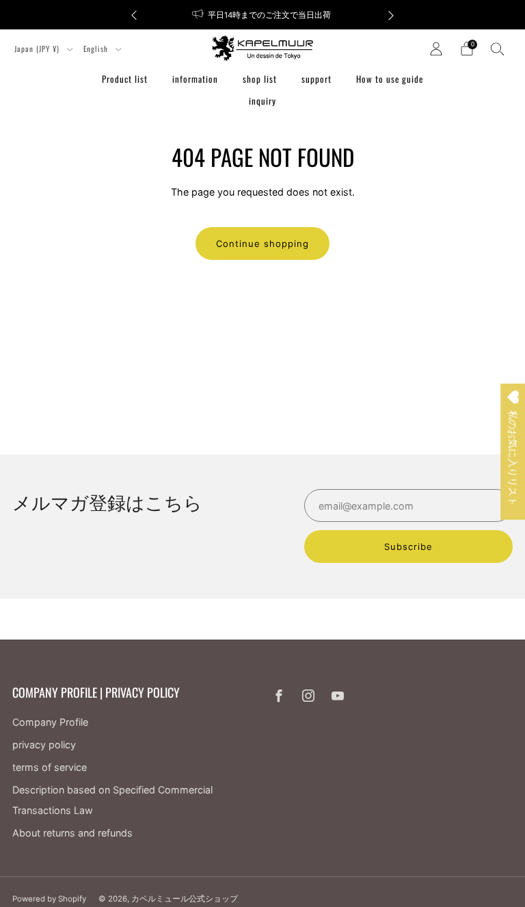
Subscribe (408, 546)
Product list (125, 79)
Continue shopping (262, 243)
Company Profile (50, 722)
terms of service (49, 767)
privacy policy (44, 744)
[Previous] (134, 14)
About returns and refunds (72, 833)
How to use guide (389, 79)
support (316, 79)
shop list (260, 79)
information (195, 79)
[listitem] (262, 14)
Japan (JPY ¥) (38, 48)
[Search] (497, 48)
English (97, 48)
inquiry (262, 100)
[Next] (391, 14)
